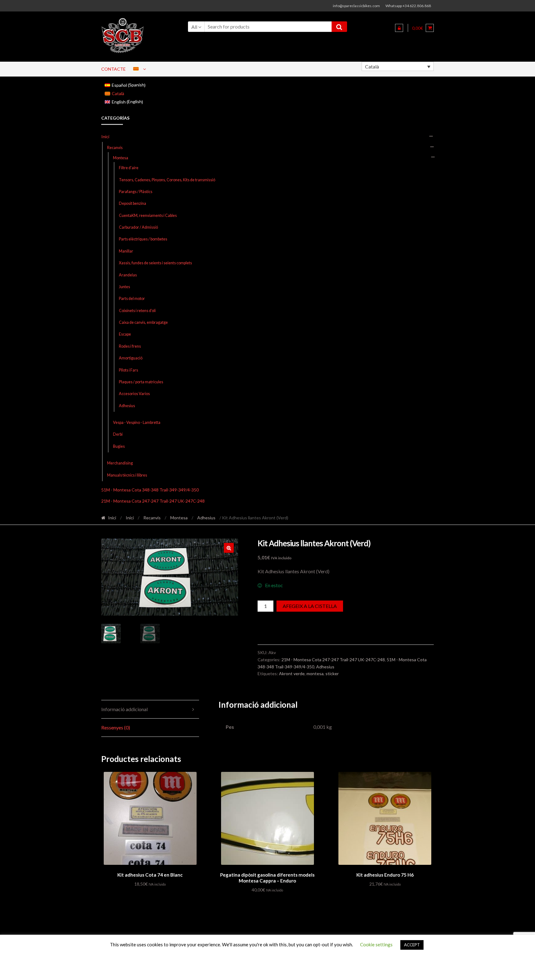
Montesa (120, 158)
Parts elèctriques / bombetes (143, 239)
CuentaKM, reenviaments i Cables (148, 215)
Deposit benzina (132, 203)
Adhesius (127, 405)
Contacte (113, 69)
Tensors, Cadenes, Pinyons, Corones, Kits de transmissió (167, 180)
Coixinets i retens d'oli (137, 310)
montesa (315, 673)
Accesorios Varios (134, 393)
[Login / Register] (399, 28)
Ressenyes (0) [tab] (115, 727)
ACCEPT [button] (412, 944)
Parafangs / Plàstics (135, 191)
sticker (332, 673)
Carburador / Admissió (138, 227)
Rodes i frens (130, 346)
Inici (105, 136)
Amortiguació (130, 358)
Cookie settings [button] (376, 944)
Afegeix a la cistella (310, 606)
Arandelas (128, 275)
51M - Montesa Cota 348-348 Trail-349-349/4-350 (150, 489)
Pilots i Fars (128, 370)
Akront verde (292, 673)
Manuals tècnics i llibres (127, 475)
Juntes (124, 286)
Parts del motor (132, 298)
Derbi (118, 434)
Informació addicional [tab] (124, 709)
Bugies (119, 446)
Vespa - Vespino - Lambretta (136, 422)
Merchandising (120, 463)
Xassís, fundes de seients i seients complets (155, 263)
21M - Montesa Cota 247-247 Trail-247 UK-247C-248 (153, 501)
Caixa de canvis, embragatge (143, 322)
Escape (125, 334)
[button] (229, 548)
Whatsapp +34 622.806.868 (408, 5)
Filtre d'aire (128, 167)
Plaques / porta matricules (141, 382)
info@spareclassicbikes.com (356, 5)
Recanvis (115, 147)
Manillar (126, 251)
